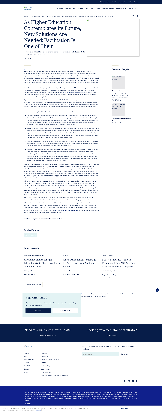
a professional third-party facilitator (67, 210)
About (131, 9)
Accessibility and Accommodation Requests (54, 375)
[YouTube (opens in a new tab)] (133, 381)
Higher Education (30, 235)
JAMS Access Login (119, 2)
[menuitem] (60, 9)
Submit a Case (105, 2)
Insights (26, 356)
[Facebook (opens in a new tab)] (136, 381)
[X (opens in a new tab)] (129, 381)
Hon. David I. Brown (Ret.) (71, 274)
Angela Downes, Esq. (109, 275)
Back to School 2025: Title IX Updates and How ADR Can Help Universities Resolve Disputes (118, 263)
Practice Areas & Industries (105, 9)
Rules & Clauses (69, 9)
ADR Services (89, 9)
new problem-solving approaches (74, 92)
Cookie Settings (45, 366)
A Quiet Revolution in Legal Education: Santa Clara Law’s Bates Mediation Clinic (42, 263)
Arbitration (66, 255)
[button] (133, 16)
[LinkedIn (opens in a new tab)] (125, 381)
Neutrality (43, 363)
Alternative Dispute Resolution (34, 255)
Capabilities (28, 366)
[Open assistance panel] (157, 290)
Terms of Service (45, 372)
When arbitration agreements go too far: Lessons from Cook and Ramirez (79, 263)
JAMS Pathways (133, 2)
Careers (26, 369)
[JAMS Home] (31, 8)
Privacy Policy (37, 410)
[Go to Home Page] (31, 346)
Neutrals (60, 9)
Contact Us (44, 356)
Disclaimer (43, 353)
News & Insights (121, 9)
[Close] (159, 408)
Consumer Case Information (49, 359)
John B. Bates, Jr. (30, 274)
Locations (80, 9)
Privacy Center (45, 369)
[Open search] (136, 8)
